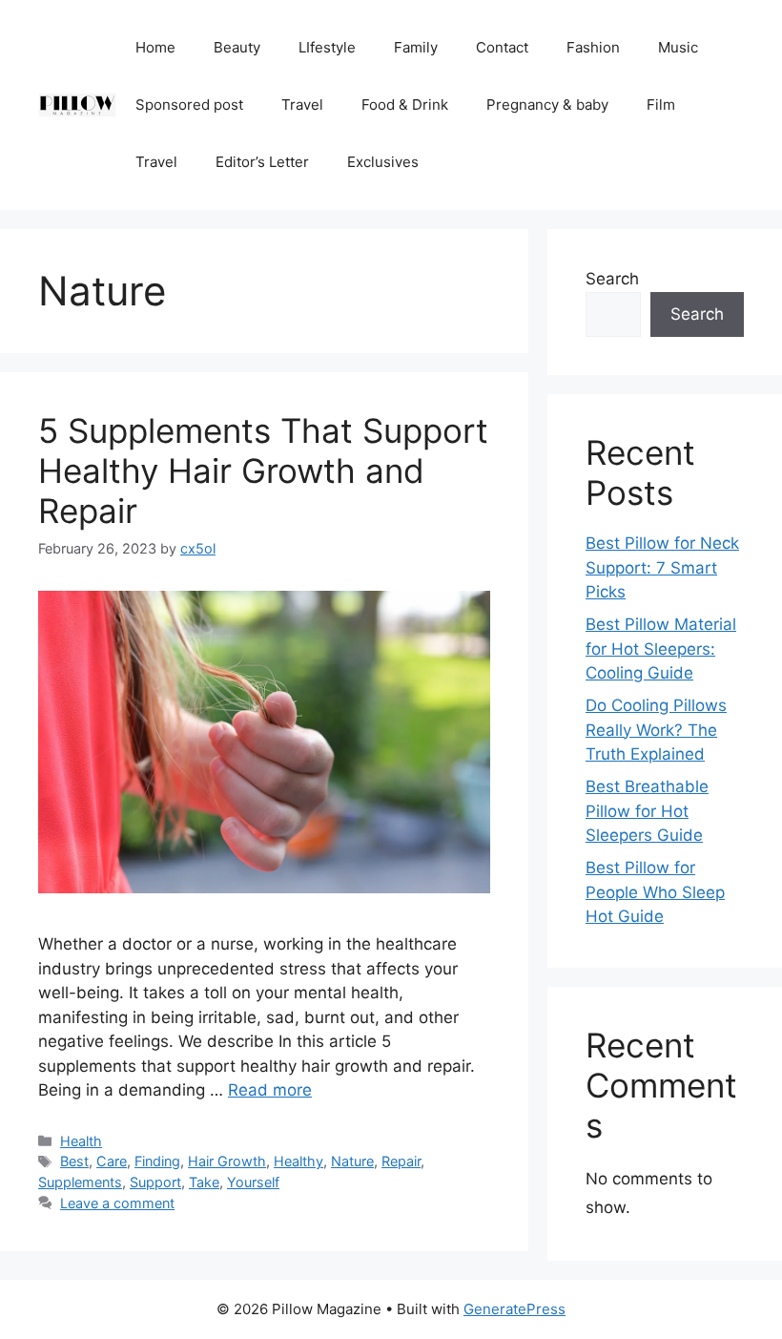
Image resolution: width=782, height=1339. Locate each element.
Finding (157, 1161)
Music (678, 47)
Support (155, 1182)
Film (661, 104)
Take (204, 1182)
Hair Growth (227, 1161)
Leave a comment (117, 1203)
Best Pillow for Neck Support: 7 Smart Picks (662, 567)
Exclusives (383, 162)
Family (416, 47)
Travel (302, 104)
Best (74, 1161)
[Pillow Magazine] (77, 104)
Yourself (253, 1182)
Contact (502, 47)
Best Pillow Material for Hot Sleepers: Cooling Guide (661, 648)
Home (155, 47)
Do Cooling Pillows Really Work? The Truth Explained (656, 730)
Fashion (593, 47)
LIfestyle (327, 47)
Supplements (80, 1182)
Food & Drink (404, 104)
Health (81, 1141)
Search (612, 278)
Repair (401, 1161)
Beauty (237, 47)
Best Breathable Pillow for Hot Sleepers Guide (647, 811)
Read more (270, 1089)
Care (111, 1161)
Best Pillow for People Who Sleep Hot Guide (655, 892)
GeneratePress (514, 1309)
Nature (352, 1161)
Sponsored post (189, 104)
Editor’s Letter (262, 162)
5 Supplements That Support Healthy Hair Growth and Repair (263, 470)
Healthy (298, 1161)
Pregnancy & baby (547, 104)
